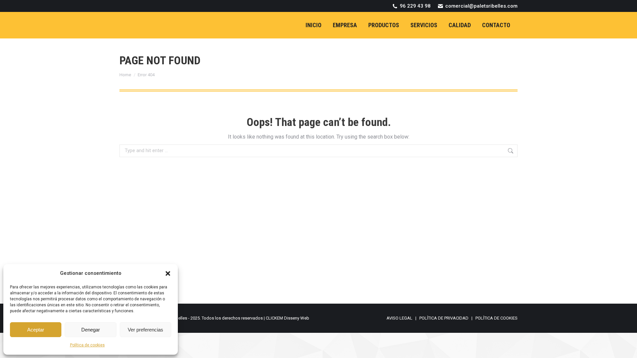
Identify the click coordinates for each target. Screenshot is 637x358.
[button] (168, 273)
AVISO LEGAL (399, 318)
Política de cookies (87, 345)
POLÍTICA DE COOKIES (496, 318)
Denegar (90, 329)
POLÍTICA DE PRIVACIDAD (443, 318)
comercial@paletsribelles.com (481, 6)
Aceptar (35, 329)
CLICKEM (274, 318)
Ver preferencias (145, 329)
